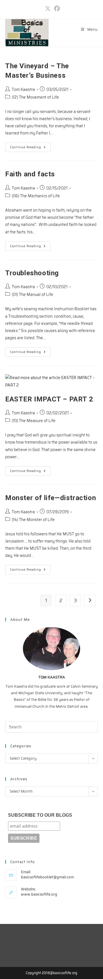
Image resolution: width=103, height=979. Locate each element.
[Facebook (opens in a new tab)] (56, 8)
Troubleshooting (32, 273)
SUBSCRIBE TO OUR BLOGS (40, 815)
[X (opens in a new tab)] (47, 8)
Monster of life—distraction (50, 498)
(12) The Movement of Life (35, 97)
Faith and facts (30, 174)
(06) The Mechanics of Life (36, 196)
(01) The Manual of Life (32, 294)
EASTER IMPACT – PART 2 (49, 399)
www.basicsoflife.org (39, 894)
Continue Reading (30, 148)
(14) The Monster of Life (33, 519)
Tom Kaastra (23, 89)
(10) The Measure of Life (34, 421)
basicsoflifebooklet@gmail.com (47, 877)
